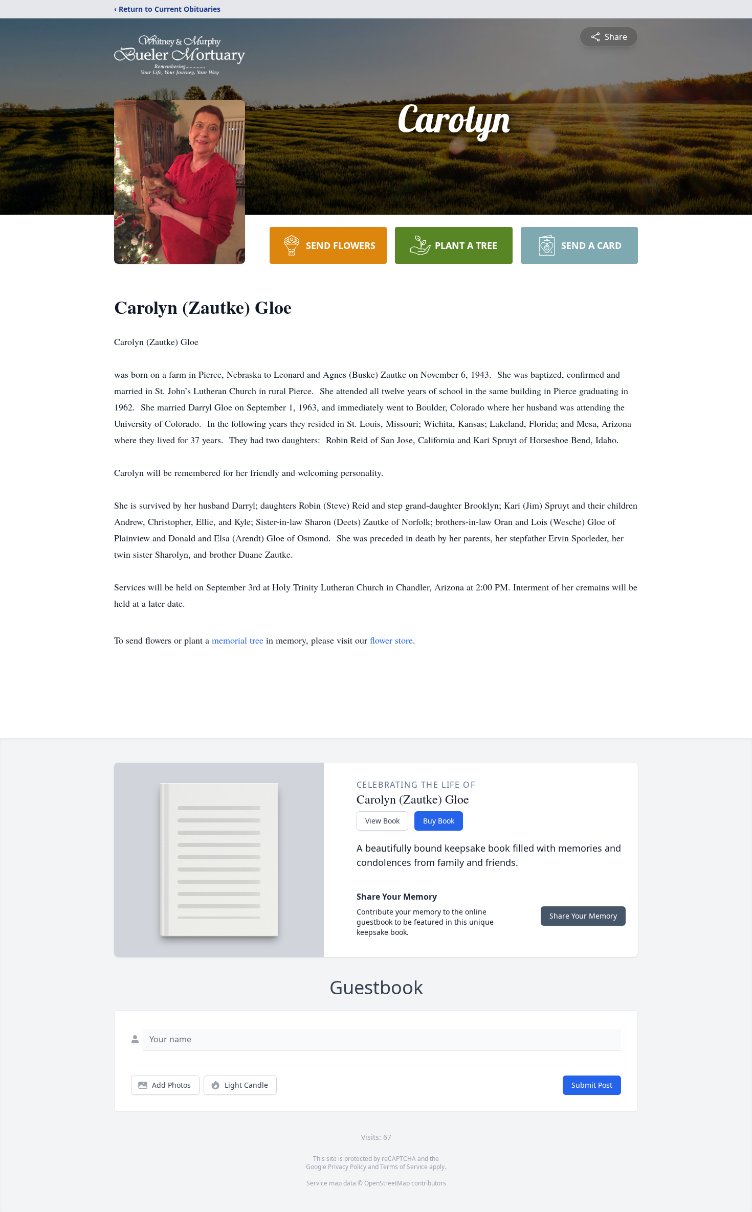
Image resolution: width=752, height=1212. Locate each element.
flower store (391, 640)
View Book (382, 821)
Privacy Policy (347, 1166)
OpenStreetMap (387, 1183)
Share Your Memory (583, 916)
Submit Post (591, 1085)
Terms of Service (404, 1166)
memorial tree (237, 640)
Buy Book (438, 821)
